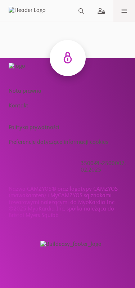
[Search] (81, 11)
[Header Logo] (26, 11)
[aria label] (102, 11)
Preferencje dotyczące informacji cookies (58, 142)
